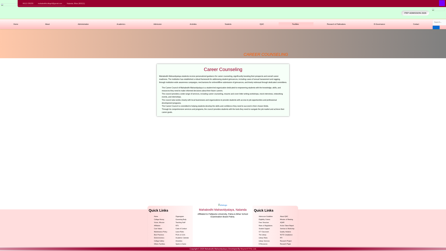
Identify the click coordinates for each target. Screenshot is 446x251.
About (47, 24)
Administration (83, 24)
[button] (48, 24)
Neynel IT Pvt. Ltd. (248, 249)
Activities (193, 24)
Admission (158, 24)
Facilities (295, 24)
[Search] (436, 27)
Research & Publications (336, 24)
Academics (121, 24)
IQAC (262, 24)
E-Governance (379, 24)
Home (15, 24)
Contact (416, 24)
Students (228, 24)
